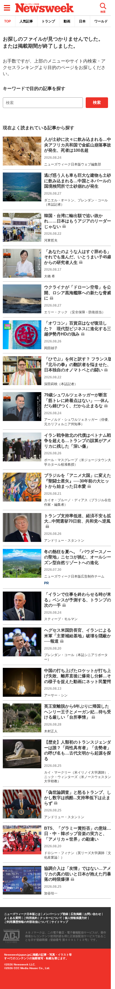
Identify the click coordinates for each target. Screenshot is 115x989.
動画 (67, 21)
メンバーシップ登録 (55, 914)
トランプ (48, 21)
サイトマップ (59, 922)
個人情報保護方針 (76, 918)
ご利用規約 (30, 918)
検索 (97, 102)
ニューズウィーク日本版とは (22, 914)
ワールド (101, 21)
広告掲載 (76, 914)
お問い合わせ (92, 914)
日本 (82, 21)
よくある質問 (12, 918)
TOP (7, 21)
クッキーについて (51, 918)
